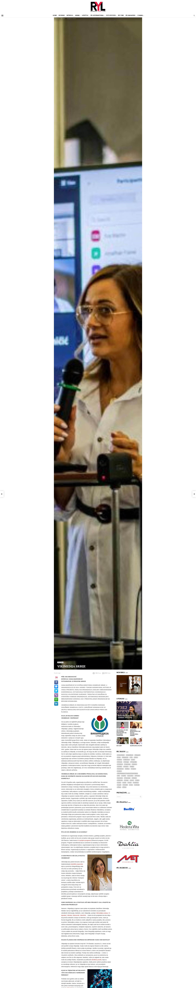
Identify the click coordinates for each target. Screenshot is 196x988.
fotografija (134, 761)
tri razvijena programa (84, 840)
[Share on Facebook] (56, 682)
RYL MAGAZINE (130, 15)
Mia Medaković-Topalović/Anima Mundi (128, 773)
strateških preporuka (76, 864)
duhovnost (126, 759)
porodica (130, 775)
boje (119, 757)
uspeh (119, 784)
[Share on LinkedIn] (56, 704)
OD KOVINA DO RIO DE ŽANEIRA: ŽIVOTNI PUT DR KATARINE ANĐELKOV (122, 732)
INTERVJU (70, 15)
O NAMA (140, 15)
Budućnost (125, 757)
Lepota (134, 768)
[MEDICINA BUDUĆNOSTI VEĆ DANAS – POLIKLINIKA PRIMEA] (136, 725)
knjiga (132, 766)
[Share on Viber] (56, 695)
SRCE (137, 780)
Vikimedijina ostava (102, 913)
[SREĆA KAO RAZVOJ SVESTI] (2, 494)
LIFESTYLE (85, 15)
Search (140, 797)
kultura (127, 768)
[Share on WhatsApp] (56, 699)
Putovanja (127, 778)
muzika (124, 775)
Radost (134, 778)
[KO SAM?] (123, 740)
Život (124, 787)
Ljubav (119, 771)
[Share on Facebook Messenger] (56, 686)
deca (136, 757)
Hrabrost (120, 764)
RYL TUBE (121, 15)
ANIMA (77, 15)
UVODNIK (62, 15)
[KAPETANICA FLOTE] (136, 740)
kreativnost (120, 768)
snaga (126, 780)
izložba (120, 766)
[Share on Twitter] (56, 691)
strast (130, 782)
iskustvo (135, 764)
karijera (126, 766)
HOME (55, 15)
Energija (127, 761)
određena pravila (96, 959)
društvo (120, 759)
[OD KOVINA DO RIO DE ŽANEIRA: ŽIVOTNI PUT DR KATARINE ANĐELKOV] (123, 725)
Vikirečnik (83, 915)
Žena (119, 787)
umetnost (136, 782)
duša (133, 759)
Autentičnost (130, 755)
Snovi (132, 780)
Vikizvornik (76, 915)
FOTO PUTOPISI (111, 15)
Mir (119, 775)
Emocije (120, 761)
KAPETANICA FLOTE (136, 745)
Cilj (131, 757)
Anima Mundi (121, 755)
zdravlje (137, 784)
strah (125, 782)
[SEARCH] (194, 15)
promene (120, 778)
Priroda (138, 775)
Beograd (138, 755)
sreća (119, 782)
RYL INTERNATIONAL (97, 15)
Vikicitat (69, 915)
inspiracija (127, 764)
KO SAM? (119, 745)
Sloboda (120, 780)
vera (131, 784)
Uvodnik (126, 784)
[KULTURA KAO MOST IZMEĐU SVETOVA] (129, 710)
